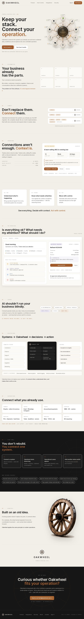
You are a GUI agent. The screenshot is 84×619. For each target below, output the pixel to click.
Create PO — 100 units (51, 169)
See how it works (21, 47)
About (41, 614)
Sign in (71, 2)
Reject (76, 265)
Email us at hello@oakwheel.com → (42, 598)
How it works (40, 2)
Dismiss (68, 169)
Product (33, 2)
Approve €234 (61, 265)
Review (61, 169)
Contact (47, 614)
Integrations (49, 2)
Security (56, 2)
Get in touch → (8, 47)
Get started (78, 2)
